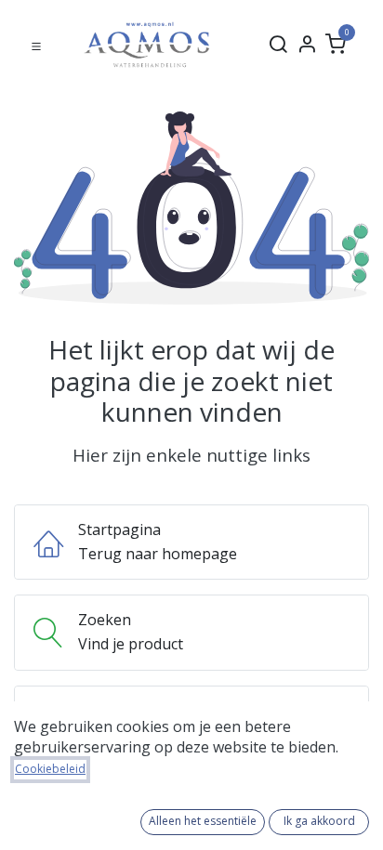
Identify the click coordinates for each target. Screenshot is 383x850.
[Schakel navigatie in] (36, 44)
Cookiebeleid (50, 769)
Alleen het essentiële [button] (203, 821)
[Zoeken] (278, 44)
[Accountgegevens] (307, 44)
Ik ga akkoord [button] (319, 821)
